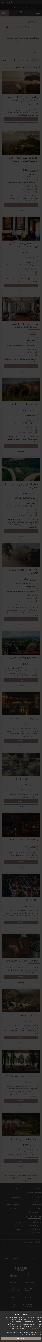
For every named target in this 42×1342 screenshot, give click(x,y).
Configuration (34, 1326)
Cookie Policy (36, 1328)
